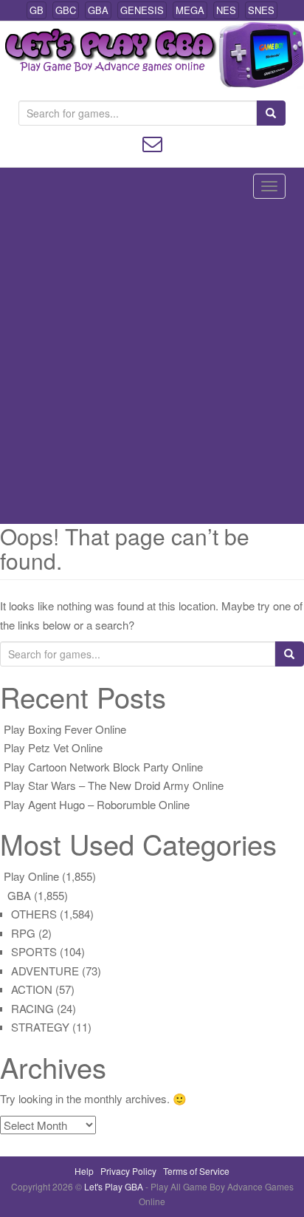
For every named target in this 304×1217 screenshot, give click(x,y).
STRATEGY (40, 1026)
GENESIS (142, 10)
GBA (98, 10)
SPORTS (34, 951)
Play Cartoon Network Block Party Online (103, 766)
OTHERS (34, 913)
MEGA (190, 10)
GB (37, 10)
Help (84, 1171)
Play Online (31, 876)
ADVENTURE (45, 970)
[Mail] (152, 142)
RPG (23, 933)
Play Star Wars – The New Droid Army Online (114, 785)
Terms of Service (196, 1171)
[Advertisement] (152, 364)
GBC (65, 10)
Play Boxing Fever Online (65, 729)
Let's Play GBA (114, 1186)
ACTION (31, 989)
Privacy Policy (128, 1171)
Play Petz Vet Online (53, 747)
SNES (261, 10)
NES (226, 10)
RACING (32, 1008)
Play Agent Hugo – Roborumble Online (97, 804)
